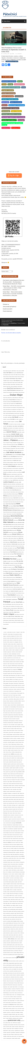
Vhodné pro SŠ (6, 128)
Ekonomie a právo (19, 84)
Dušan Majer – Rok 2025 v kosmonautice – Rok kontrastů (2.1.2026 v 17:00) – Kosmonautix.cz (14, 287)
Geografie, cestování (7, 90)
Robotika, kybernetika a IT (9, 120)
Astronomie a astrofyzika (9, 81)
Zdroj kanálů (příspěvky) (9, 306)
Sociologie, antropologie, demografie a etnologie (12, 124)
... (11, 61)
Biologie (20, 81)
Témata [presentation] (4, 628)
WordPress (14, 323)
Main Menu (7, 21)
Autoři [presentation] (4, 367)
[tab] (4, 367)
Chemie (4, 84)
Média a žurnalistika (16, 102)
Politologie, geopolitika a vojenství (11, 114)
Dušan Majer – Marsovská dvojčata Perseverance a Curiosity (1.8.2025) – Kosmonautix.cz (13, 293)
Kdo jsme (14, 289)
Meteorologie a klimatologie (16, 105)
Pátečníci (10, 14)
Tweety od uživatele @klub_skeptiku (11, 332)
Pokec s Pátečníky (16, 111)
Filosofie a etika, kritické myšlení (11, 87)
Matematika (5, 102)
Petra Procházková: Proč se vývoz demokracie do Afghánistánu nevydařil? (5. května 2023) (13, 50)
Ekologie (10, 84)
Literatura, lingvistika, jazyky (10, 99)
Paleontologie (6, 111)
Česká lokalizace (7, 311)
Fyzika (23, 87)
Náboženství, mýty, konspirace (10, 108)
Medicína (4, 105)
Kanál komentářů (7, 309)
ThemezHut (6, 324)
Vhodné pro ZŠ (16, 128)
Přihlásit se (6, 304)
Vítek (13, 53)
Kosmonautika (19, 96)
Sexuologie (21, 120)
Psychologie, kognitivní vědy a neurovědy (13, 117)
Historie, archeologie (7, 96)
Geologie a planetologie (8, 93)
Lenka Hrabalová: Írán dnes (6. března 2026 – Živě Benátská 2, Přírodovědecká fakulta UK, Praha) (13, 281)
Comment (19, 53)
